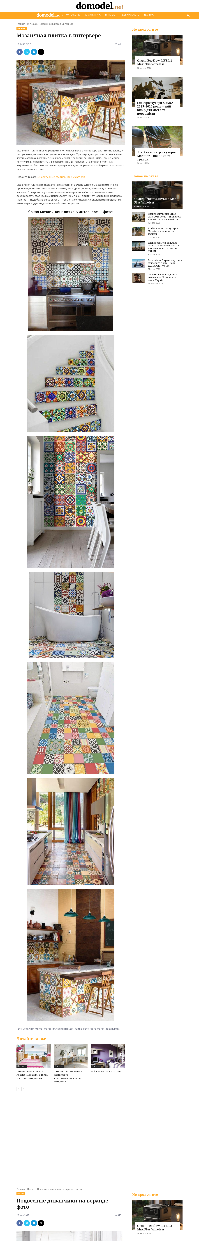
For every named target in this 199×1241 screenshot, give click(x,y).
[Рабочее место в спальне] (108, 1056)
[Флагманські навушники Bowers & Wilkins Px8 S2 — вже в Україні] (138, 278)
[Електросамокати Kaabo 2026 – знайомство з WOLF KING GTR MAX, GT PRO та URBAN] (138, 246)
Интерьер (32, 23)
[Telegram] (34, 52)
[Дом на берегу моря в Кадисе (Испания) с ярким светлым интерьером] (33, 1056)
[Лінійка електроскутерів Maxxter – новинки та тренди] (157, 141)
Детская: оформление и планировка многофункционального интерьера (68, 1076)
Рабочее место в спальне (105, 1071)
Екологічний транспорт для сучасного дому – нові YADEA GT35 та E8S (165, 262)
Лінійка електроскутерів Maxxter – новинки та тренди (156, 155)
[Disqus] (70, 1137)
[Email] (41, 52)
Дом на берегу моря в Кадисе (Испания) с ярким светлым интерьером (32, 1074)
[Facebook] (19, 52)
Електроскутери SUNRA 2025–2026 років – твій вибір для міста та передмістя (155, 108)
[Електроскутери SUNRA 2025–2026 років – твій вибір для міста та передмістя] (157, 92)
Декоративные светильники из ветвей (60, 177)
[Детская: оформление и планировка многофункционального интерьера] (71, 1056)
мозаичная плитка (32, 1028)
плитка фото (82, 1028)
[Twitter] (27, 52)
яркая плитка (113, 1028)
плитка (47, 1028)
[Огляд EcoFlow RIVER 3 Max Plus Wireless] (157, 50)
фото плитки (97, 1028)
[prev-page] (18, 1089)
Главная (20, 23)
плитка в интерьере (63, 1028)
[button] (188, 15)
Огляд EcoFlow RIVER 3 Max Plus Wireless (154, 62)
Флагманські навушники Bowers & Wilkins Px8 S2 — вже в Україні (163, 277)
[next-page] (23, 1089)
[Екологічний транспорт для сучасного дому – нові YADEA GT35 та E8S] (138, 263)
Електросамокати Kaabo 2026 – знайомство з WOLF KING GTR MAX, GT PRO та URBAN (163, 247)
